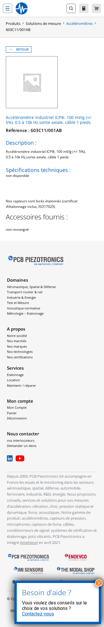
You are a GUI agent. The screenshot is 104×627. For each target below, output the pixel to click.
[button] (7, 8)
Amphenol (29, 542)
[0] (96, 8)
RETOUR (22, 49)
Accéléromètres (79, 23)
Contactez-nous (38, 614)
